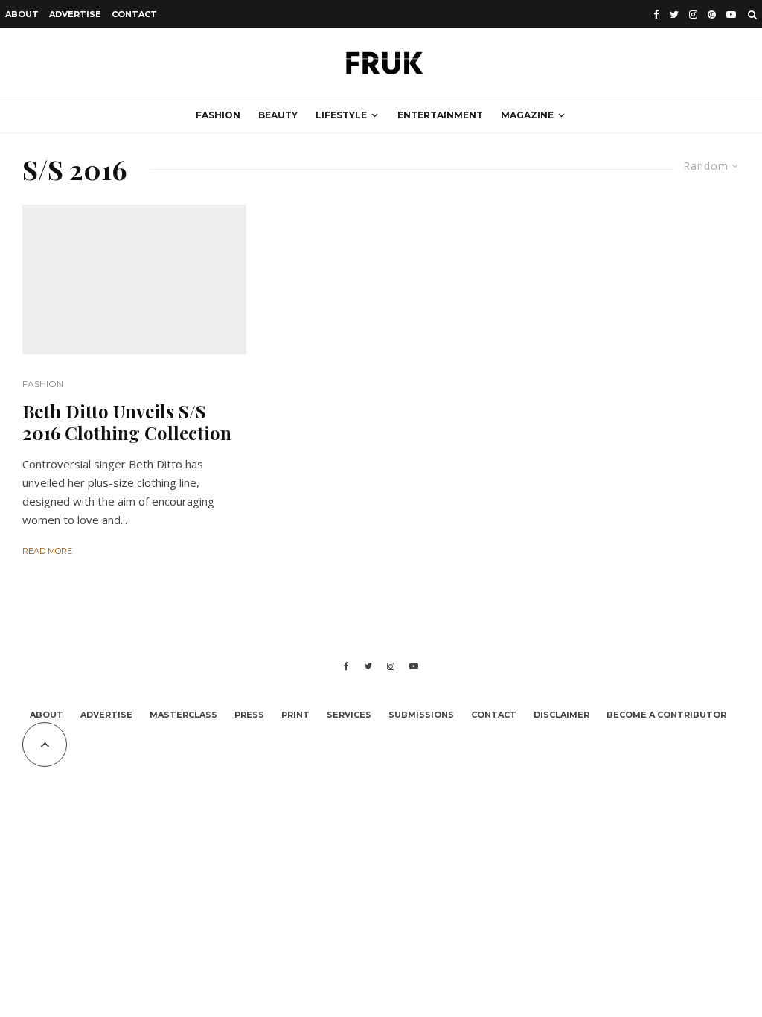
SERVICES (349, 715)
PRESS (249, 715)
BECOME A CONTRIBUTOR (666, 715)
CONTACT (134, 14)
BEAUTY (278, 115)
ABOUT (22, 14)
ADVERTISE (75, 14)
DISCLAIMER (561, 715)
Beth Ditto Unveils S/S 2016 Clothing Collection (126, 422)
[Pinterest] (711, 14)
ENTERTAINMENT (440, 115)
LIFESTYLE (341, 115)
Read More (47, 551)
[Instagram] (693, 14)
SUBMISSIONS (421, 715)
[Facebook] (656, 14)
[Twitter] (674, 14)
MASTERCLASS (183, 715)
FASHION (218, 115)
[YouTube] (731, 14)
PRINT (295, 715)
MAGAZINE (527, 115)
